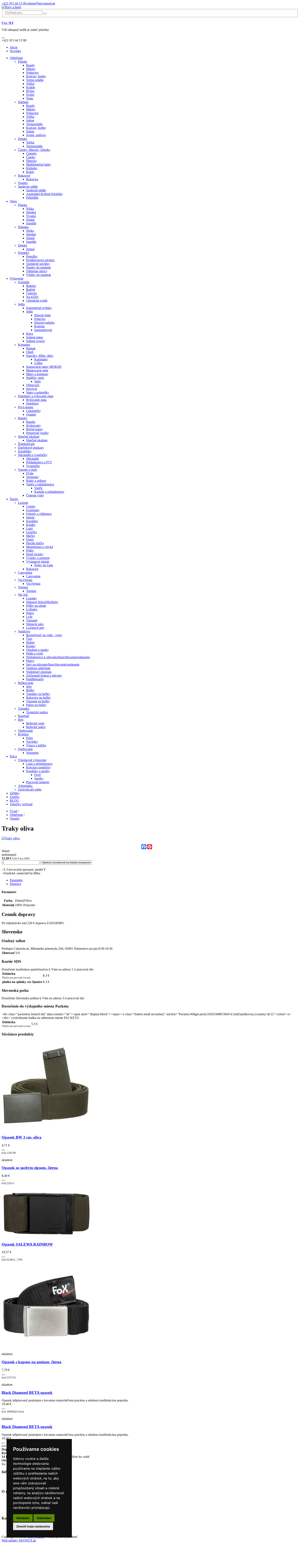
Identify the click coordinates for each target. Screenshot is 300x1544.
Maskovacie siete (37, 370)
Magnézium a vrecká (39, 547)
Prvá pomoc (25, 407)
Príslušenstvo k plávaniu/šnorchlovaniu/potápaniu (58, 657)
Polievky (40, 319)
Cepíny (31, 506)
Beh (20, 719)
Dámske (23, 102)
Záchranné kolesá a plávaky (44, 675)
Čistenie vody (35, 495)
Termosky (32, 477)
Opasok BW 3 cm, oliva (21, 1137)
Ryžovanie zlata (36, 400)
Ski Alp (23, 594)
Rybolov (23, 734)
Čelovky (31, 293)
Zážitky (15, 793)
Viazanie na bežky (38, 701)
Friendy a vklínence (39, 513)
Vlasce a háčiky (36, 745)
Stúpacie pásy (35, 624)
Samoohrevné (43, 330)
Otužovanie (25, 730)
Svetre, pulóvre (36, 135)
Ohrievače (32, 385)
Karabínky (25, 451)
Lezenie (23, 502)
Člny (29, 638)
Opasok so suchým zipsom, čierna (30, 1168)
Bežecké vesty (35, 723)
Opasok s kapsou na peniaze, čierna (31, 1362)
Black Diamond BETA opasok (27, 1392)
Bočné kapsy (34, 429)
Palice (30, 613)
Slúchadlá (32, 458)
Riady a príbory (36, 480)
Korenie (39, 326)
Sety (29, 686)
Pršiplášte (32, 197)
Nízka (30, 208)
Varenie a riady (27, 469)
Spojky (38, 778)
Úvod (13, 811)
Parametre (16, 880)
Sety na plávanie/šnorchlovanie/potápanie (52, 664)
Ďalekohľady (26, 444)
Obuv (13, 201)
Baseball (23, 716)
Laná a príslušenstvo (39, 763)
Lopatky (31, 598)
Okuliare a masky (37, 650)
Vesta (29, 98)
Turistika (23, 708)
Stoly (37, 381)
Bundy (30, 65)
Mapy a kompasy (37, 374)
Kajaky (31, 646)
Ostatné (31, 414)
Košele (30, 87)
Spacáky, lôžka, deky (39, 355)
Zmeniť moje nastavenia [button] (33, 1526)
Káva (29, 333)
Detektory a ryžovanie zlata (35, 396)
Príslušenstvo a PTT (39, 462)
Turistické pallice (37, 712)
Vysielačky (33, 466)
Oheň (29, 352)
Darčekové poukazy (31, 447)
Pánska (22, 205)
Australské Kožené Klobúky (44, 194)
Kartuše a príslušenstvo (49, 491)
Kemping (24, 344)
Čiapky (31, 157)
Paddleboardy (35, 679)
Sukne (30, 120)
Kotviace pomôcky (38, 767)
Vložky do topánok (38, 275)
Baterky (31, 286)
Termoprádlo (34, 124)
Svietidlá (23, 282)
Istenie (30, 517)
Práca (13, 756)
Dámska (23, 227)
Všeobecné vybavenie (32, 760)
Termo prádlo (34, 80)
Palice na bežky (36, 705)
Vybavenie (16, 278)
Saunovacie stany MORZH (43, 366)
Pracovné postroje (37, 782)
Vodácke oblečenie (38, 668)
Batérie (30, 289)
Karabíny (32, 521)
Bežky (30, 690)
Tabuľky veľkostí (21, 804)
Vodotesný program (38, 672)
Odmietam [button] (44, 1518)
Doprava (15, 884)
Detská (22, 245)
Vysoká (31, 216)
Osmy (30, 539)
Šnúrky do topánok (38, 267)
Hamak (31, 348)
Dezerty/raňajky (44, 322)
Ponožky (32, 256)
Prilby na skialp (36, 605)
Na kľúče (32, 297)
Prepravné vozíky (37, 433)
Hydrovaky (33, 425)
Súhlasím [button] (22, 1518)
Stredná (31, 212)
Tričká (30, 83)
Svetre (30, 94)
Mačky (30, 536)
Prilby (30, 550)
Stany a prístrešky (37, 392)
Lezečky (31, 532)
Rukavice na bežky (38, 697)
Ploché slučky (35, 543)
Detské (22, 139)
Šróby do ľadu (43, 565)
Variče (38, 488)
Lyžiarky (32, 609)
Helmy (30, 642)
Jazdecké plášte (28, 186)
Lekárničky (33, 411)
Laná (29, 528)
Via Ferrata (25, 580)
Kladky (31, 525)
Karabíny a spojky (38, 771)
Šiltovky (31, 161)
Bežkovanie (25, 683)
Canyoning (25, 572)
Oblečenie (16, 58)
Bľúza (30, 91)
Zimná (30, 219)
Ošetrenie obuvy (36, 271)
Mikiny (31, 69)
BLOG (14, 800)
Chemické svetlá (36, 300)
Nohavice (32, 72)
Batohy (22, 418)
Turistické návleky (38, 264)
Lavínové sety (35, 627)
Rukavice (24, 175)
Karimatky (41, 359)
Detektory (32, 403)
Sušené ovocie (35, 341)
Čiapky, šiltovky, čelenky (34, 150)
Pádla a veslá (34, 653)
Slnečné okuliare (28, 436)
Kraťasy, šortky (36, 76)
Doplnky (23, 252)
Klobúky (32, 168)
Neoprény (32, 752)
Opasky (23, 183)
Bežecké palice (36, 727)
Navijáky (32, 741)
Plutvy (30, 661)
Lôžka (38, 363)
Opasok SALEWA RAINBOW (27, 1244)
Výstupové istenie (37, 561)
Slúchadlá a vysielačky (32, 455)
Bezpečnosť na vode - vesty (44, 635)
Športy (14, 499)
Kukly (30, 172)
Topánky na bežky (38, 694)
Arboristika (25, 786)
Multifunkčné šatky (38, 164)
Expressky (33, 510)
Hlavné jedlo (42, 315)
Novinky (15, 51)
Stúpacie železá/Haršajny (42, 602)
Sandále (31, 223)
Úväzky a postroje (38, 558)
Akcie (14, 47)
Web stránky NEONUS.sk (19, 1540)
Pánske (22, 61)
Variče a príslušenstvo (40, 484)
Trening (23, 587)
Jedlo (21, 304)
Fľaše (29, 473)
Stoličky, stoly (35, 377)
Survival (31, 388)
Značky (15, 797)
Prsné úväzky (34, 554)
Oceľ (37, 774)
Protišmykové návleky (40, 260)
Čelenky (31, 153)
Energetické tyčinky (39, 308)
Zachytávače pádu (29, 789)
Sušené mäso (34, 337)
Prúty (29, 738)
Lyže (29, 616)
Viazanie (31, 620)
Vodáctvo (24, 631)
